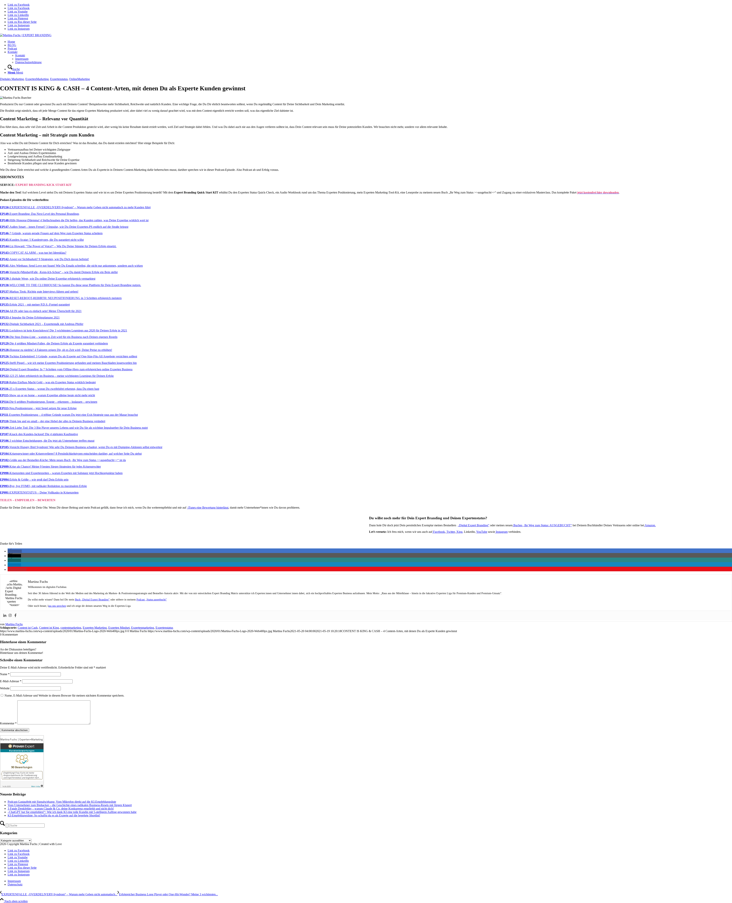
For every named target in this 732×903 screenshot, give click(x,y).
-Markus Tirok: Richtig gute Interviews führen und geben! (39, 291)
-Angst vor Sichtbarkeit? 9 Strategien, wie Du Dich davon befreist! (44, 259)
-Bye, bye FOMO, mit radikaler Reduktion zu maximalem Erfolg (43, 486)
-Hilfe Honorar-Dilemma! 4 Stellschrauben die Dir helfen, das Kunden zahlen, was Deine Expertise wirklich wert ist (74, 220)
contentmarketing (70, 627)
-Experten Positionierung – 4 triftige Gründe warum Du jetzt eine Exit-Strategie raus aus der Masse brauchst (69, 414)
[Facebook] (15, 616)
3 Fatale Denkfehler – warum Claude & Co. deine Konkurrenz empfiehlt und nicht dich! (61, 808)
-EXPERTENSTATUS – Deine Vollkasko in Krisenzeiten (39, 492)
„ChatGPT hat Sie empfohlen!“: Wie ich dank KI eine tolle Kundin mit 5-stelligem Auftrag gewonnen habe (72, 812)
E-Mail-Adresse (10, 681)
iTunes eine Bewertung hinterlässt (207, 507)
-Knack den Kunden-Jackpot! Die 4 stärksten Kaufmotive (39, 434)
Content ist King (49, 627)
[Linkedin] (4, 616)
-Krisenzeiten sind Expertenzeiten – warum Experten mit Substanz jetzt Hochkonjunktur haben (61, 473)
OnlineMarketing (79, 79)
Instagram (501, 531)
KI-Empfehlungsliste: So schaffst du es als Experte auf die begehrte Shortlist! (54, 815)
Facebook (438, 531)
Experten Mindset (119, 627)
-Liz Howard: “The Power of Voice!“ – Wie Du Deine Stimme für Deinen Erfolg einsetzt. (58, 246)
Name (5, 674)
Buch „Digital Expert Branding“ (92, 599)
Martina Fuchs (14, 624)
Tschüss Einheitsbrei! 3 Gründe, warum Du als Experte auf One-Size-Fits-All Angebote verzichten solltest (68, 356)
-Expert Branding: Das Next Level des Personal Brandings (39, 213)
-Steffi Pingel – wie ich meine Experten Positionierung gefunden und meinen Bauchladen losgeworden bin (68, 362)
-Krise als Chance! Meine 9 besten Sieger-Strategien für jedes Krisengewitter (50, 466)
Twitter (450, 531)
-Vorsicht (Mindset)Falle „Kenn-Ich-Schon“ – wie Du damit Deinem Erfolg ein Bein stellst (59, 272)
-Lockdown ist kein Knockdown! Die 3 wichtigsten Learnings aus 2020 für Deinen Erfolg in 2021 (63, 330)
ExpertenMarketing (37, 79)
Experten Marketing (95, 627)
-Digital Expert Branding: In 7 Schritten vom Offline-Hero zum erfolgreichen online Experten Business (66, 369)
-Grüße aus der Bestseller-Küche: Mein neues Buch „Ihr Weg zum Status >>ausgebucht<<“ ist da (63, 460)
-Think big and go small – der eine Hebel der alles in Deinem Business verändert (52, 421)
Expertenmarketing (142, 627)
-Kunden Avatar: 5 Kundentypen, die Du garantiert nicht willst (42, 239)
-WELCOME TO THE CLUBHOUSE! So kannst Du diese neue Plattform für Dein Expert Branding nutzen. (70, 285)
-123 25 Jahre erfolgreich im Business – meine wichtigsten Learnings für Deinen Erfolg (57, 375)
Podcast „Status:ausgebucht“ (151, 599)
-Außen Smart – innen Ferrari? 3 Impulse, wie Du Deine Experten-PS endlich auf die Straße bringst (64, 226)
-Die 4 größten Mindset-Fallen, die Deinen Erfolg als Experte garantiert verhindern (54, 343)
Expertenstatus (59, 79)
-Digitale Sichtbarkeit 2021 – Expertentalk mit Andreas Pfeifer (41, 324)
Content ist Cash (28, 627)
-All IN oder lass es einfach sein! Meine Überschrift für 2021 (41, 311)
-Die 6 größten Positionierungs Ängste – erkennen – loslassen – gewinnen (48, 401)
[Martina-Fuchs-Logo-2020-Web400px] (25, 35)
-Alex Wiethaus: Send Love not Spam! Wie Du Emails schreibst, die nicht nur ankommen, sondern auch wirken (71, 265)
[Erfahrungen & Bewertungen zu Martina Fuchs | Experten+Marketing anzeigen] (22, 786)
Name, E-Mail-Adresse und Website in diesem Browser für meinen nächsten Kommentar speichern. (64, 695)
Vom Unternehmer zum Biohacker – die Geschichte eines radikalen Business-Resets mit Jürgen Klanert (70, 805)
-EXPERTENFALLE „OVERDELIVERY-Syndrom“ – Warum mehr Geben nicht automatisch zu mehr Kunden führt (75, 207)
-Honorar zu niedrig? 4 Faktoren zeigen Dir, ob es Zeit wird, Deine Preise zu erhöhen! (56, 350)
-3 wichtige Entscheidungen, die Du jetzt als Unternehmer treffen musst (47, 440)
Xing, (459, 531)
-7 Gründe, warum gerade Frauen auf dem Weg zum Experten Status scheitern (51, 233)
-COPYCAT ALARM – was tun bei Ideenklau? (33, 252)
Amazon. (650, 525)
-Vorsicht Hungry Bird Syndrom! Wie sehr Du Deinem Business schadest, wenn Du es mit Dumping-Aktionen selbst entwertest (81, 447)
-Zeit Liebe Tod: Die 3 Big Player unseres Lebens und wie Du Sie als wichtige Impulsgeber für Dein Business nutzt (74, 427)
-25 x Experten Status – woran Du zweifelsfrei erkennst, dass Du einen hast (49, 388)
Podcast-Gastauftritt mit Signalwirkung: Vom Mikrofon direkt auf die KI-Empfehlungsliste (62, 801)
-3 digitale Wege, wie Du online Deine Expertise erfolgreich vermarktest (47, 278)
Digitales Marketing (12, 79)
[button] (15, 551)
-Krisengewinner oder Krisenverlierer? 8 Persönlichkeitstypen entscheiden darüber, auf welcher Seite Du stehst (71, 453)
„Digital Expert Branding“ (473, 525)
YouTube (481, 531)
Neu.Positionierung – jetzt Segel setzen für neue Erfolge (38, 408)
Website (5, 688)
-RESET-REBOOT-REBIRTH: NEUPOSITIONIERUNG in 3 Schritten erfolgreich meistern (61, 298)
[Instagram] (10, 616)
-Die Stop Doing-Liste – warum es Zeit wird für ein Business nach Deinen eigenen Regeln (58, 337)
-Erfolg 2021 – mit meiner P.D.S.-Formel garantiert (35, 304)
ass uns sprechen (57, 605)
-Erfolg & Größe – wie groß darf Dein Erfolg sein (34, 479)
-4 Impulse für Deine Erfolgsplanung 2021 (30, 317)
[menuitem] (370, 41)
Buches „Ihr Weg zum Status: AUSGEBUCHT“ (542, 525)
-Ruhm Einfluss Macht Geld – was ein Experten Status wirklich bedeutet (48, 382)
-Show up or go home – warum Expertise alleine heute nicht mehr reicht (47, 395)
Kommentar (8, 723)
